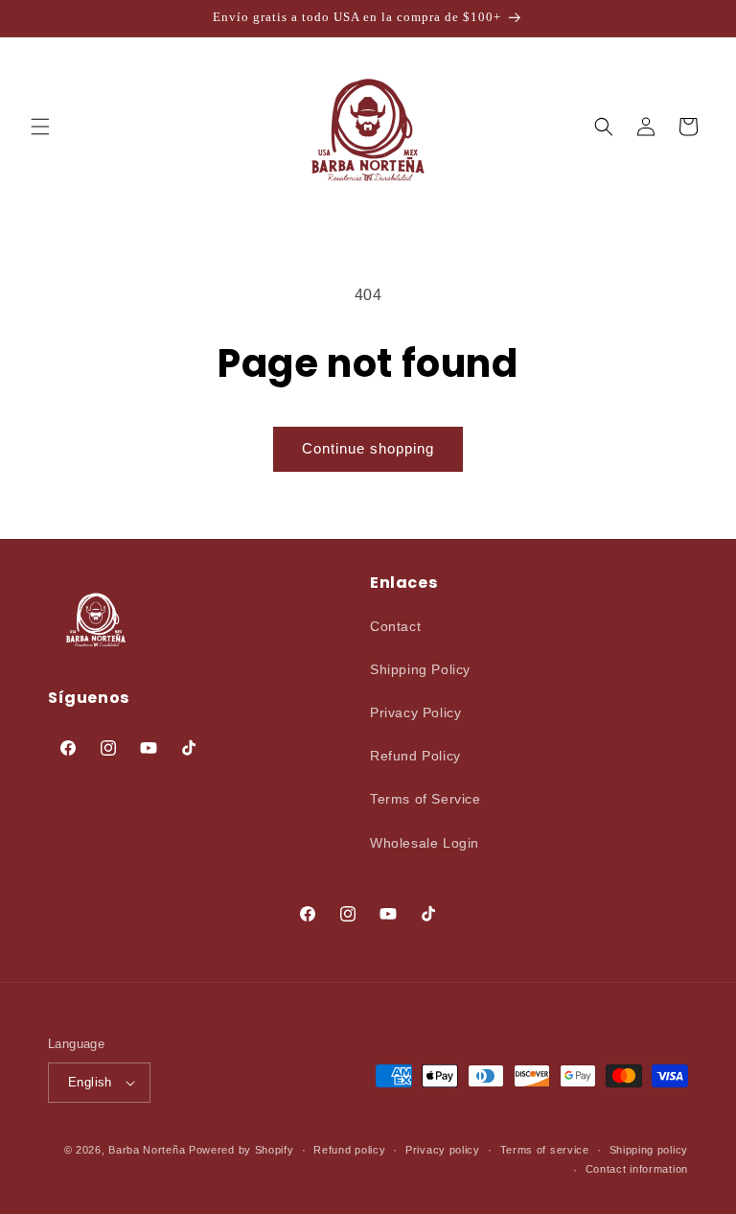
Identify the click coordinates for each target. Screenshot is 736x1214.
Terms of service (544, 1150)
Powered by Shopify (241, 1150)
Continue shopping (368, 448)
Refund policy (349, 1150)
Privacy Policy (415, 712)
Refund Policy (415, 755)
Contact (395, 626)
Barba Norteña (146, 1150)
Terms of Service (425, 798)
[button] (40, 126)
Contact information (637, 1169)
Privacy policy (442, 1150)
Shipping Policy (420, 669)
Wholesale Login (424, 843)
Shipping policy (649, 1150)
